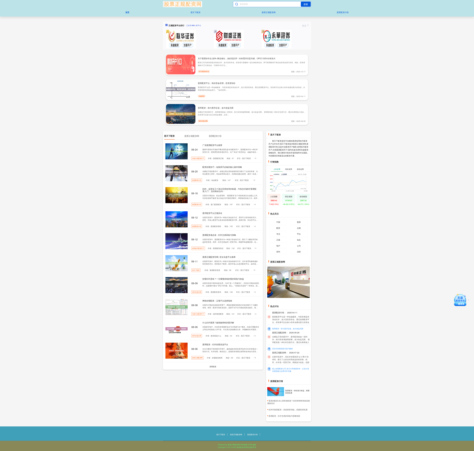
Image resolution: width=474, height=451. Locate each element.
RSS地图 (243, 444)
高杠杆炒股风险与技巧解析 (282, 341)
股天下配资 (195, 12)
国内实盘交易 (203, 121)
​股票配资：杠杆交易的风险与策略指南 (284, 416)
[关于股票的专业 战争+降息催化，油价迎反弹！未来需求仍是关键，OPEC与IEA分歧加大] (180, 64)
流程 (299, 251)
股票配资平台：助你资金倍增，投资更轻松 (216, 83)
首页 (127, 12)
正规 (278, 239)
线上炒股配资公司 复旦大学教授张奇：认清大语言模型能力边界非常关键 (290, 362)
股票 (299, 222)
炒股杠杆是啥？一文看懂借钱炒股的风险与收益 (223, 278)
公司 (299, 245)
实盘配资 (202, 96)
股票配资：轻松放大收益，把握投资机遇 (297, 391)
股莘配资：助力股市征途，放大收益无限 (215, 107)
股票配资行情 (343, 12)
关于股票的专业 (204, 71)
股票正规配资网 (269, 12)
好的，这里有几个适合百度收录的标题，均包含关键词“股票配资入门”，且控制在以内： (229, 190)
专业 (278, 234)
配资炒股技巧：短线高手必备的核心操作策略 (222, 167)
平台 (299, 234)
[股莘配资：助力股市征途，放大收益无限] (180, 113)
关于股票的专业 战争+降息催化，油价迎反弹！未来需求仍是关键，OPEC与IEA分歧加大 (237, 58)
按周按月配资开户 (198, 248)
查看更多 (212, 366)
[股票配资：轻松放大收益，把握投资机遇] (275, 391)
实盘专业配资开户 (198, 158)
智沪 (278, 245)
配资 (278, 228)
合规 (299, 228)
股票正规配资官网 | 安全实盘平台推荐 (219, 257)
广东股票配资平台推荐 (212, 145)
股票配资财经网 (243, 447)
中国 (278, 222)
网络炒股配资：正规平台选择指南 (217, 300)
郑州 (278, 251)
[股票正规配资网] (182, 4)
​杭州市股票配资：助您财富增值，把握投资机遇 (288, 409)
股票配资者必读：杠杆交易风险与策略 (219, 235)
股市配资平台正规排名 (212, 213)
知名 (299, 239)
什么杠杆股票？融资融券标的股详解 (218, 322)
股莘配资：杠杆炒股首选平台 (215, 344)
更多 (304, 25)
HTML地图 (252, 444)
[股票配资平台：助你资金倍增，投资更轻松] (180, 89)
